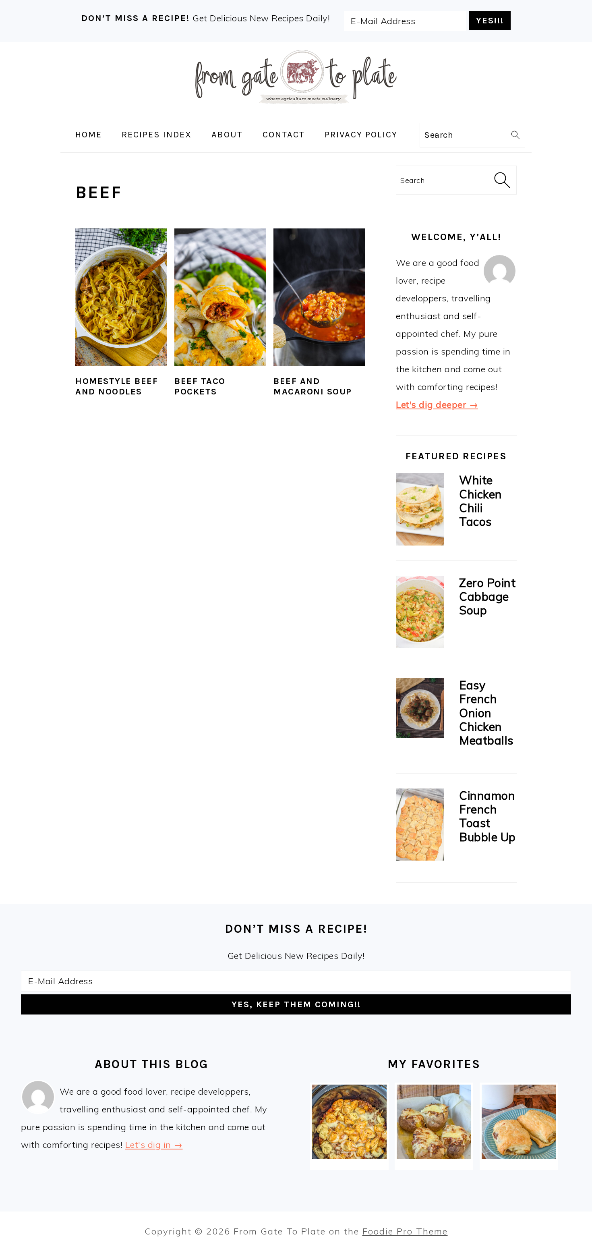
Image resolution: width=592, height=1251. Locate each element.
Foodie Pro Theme (405, 1231)
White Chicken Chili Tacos (480, 501)
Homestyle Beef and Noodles (116, 386)
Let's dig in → (154, 1144)
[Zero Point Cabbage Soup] (420, 614)
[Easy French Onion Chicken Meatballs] (420, 710)
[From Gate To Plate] (296, 109)
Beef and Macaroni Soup (312, 386)
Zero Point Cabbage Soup (487, 596)
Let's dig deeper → (437, 404)
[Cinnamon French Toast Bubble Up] (420, 826)
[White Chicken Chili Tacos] (420, 511)
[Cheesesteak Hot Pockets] (519, 1122)
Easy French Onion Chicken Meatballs (486, 712)
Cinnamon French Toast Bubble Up (487, 816)
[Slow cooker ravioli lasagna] (349, 1122)
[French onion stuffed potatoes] (434, 1122)
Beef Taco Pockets (200, 386)
